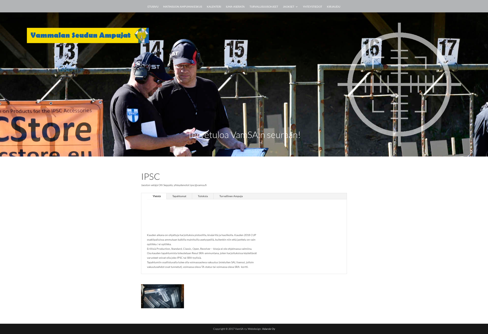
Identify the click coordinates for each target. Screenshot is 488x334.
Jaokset (288, 6)
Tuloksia (203, 196)
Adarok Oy (268, 328)
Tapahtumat (179, 196)
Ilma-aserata (235, 6)
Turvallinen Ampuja (231, 196)
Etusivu (153, 6)
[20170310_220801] (162, 307)
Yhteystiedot (312, 6)
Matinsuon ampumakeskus (182, 6)
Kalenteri (214, 6)
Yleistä (157, 196)
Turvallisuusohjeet (264, 6)
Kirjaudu (333, 6)
